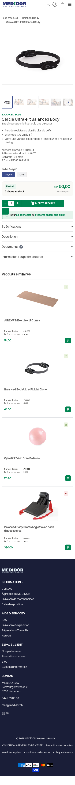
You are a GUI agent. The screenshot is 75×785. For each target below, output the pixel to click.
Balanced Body (30, 17)
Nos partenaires (11, 651)
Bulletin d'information (14, 667)
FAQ (4, 620)
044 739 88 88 (10, 698)
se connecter (23, 214)
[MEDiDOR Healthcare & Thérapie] (23, 4)
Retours (7, 635)
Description (10, 237)
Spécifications (11, 226)
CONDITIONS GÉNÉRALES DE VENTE (22, 745)
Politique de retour (63, 752)
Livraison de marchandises (18, 599)
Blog (4, 661)
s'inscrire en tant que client (50, 214)
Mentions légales (11, 752)
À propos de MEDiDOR (16, 593)
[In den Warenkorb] (68, 340)
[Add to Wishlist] (5, 211)
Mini (22, 174)
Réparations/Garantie (15, 630)
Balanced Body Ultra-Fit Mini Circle (25, 389)
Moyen (8, 174)
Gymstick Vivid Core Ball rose (22, 458)
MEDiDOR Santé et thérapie (40, 738)
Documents (12, 247)
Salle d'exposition (12, 604)
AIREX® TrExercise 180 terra (22, 320)
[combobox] (5, 713)
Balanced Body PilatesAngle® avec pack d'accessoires (29, 528)
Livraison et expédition (15, 625)
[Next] (68, 102)
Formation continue (13, 656)
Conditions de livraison (37, 752)
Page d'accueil (10, 17)
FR (7, 713)
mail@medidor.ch (12, 705)
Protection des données (59, 745)
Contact (7, 588)
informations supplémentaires (22, 257)
